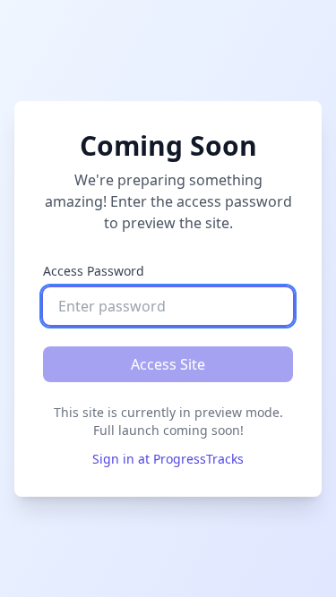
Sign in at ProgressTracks (168, 458)
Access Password (93, 270)
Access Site (168, 364)
